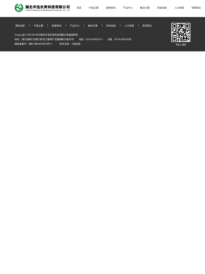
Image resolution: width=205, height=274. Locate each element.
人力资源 (179, 7)
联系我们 (196, 7)
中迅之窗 (93, 7)
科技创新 (162, 7)
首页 (79, 7)
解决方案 (144, 7)
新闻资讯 (110, 7)
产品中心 (127, 7)
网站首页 (20, 25)
